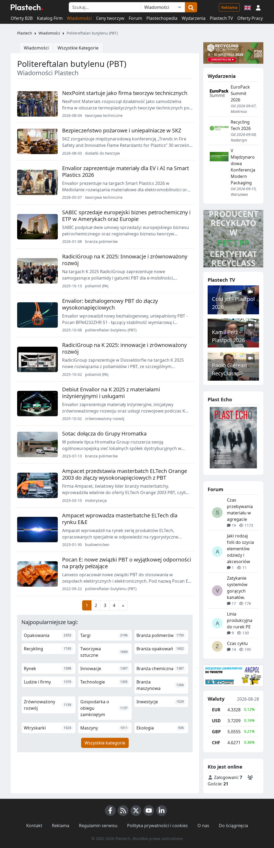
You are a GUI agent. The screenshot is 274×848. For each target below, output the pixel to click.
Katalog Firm (50, 18)
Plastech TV (221, 18)
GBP (216, 732)
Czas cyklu (237, 643)
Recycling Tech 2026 (241, 125)
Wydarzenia (194, 18)
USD (216, 721)
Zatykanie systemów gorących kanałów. (237, 587)
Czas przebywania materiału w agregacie (240, 509)
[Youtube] (148, 810)
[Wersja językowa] (247, 7)
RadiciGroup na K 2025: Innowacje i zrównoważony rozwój (124, 260)
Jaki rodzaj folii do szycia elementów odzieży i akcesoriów (240, 548)
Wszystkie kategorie (105, 743)
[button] (258, 7)
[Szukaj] (191, 7)
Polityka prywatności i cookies (157, 825)
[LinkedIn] (161, 810)
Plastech (24, 33)
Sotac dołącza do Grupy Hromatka (104, 433)
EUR (216, 710)
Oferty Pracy (250, 18)
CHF (216, 743)
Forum (135, 18)
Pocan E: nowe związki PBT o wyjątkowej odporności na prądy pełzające (126, 563)
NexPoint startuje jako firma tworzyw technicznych (124, 93)
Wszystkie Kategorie (78, 48)
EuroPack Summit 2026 (240, 93)
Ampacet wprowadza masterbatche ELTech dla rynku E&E (119, 519)
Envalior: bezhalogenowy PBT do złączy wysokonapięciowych (110, 304)
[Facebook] (110, 810)
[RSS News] (123, 810)
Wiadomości (79, 18)
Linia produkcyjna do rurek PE (239, 620)
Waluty (216, 699)
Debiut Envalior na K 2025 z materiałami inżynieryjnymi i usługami (111, 393)
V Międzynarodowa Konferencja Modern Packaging (243, 167)
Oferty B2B (22, 18)
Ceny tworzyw (110, 18)
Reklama (229, 7)
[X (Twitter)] (136, 810)
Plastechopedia (161, 18)
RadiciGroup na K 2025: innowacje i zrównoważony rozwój (124, 348)
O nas (203, 825)
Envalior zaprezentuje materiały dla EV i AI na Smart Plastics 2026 (125, 171)
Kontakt (34, 825)
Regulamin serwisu (98, 825)
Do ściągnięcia (233, 825)
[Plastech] (27, 7)
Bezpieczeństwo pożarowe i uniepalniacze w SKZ (121, 130)
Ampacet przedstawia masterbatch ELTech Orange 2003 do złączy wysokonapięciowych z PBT (124, 474)
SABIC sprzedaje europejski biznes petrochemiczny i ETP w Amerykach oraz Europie (126, 216)
